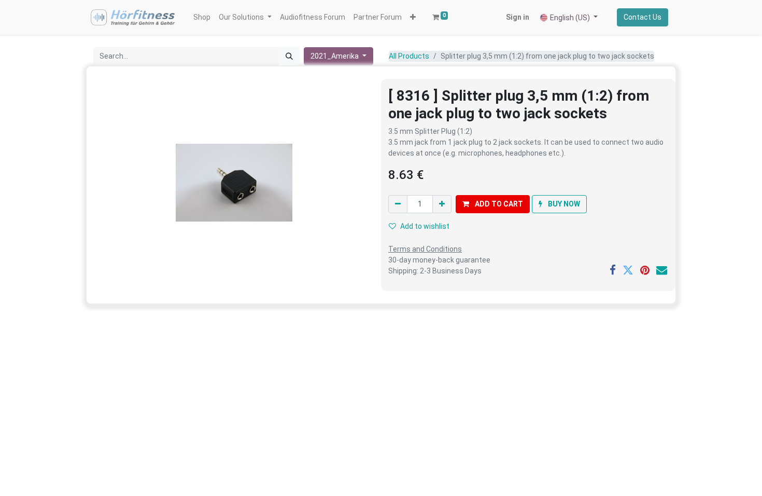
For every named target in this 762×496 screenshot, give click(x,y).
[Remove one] (397, 204)
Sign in (517, 17)
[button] (413, 17)
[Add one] (441, 204)
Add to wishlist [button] (424, 226)
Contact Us (642, 17)
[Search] (289, 56)
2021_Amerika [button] (335, 56)
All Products (409, 56)
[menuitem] (202, 17)
